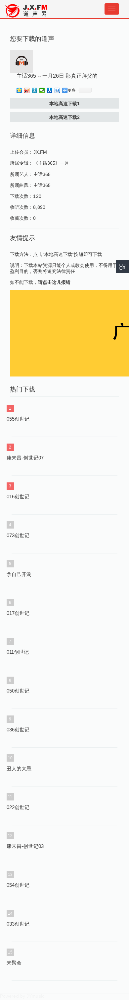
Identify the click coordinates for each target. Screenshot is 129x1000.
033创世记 (18, 924)
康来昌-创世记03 (25, 846)
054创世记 (18, 885)
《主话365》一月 (51, 163)
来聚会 (14, 962)
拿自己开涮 (19, 574)
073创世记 (18, 535)
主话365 (42, 174)
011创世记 (18, 652)
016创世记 (18, 496)
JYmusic (35, 996)
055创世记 (18, 419)
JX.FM (40, 152)
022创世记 (18, 807)
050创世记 (18, 691)
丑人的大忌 (19, 768)
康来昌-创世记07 (25, 457)
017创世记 (18, 613)
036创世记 (18, 729)
